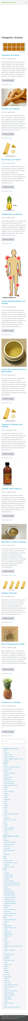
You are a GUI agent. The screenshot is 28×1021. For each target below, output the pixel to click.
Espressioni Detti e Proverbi (11, 885)
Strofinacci (7, 864)
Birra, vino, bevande (9, 781)
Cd (5, 952)
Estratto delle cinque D (11, 489)
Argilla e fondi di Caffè (10, 927)
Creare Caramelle (9, 783)
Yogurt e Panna (8, 830)
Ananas (10, 84)
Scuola (5, 868)
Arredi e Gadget (8, 860)
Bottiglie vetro (7, 936)
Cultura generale (8, 877)
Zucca (5, 832)
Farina (6, 787)
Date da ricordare (8, 881)
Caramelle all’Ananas (10, 55)
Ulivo (5, 1005)
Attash (5, 929)
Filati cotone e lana (9, 960)
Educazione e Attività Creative (12, 883)
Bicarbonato (7, 846)
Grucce (6, 962)
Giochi (6, 887)
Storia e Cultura (8, 915)
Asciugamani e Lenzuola (10, 862)
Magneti (6, 966)
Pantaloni (6, 761)
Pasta (5, 809)
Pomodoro (7, 817)
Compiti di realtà (8, 874)
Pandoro (6, 805)
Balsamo (6, 840)
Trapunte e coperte (9, 866)
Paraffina (6, 972)
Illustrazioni (7, 889)
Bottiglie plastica (8, 934)
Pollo (5, 815)
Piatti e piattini (8, 976)
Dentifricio (6, 958)
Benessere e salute (9, 844)
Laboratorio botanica (9, 893)
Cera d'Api (7, 848)
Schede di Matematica (10, 913)
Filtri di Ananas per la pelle (12, 644)
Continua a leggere (8, 81)
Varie (4, 917)
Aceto (5, 765)
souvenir (6, 988)
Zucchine (6, 834)
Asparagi (6, 775)
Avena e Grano (8, 777)
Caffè (5, 940)
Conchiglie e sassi (9, 954)
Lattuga (6, 793)
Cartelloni (6, 872)
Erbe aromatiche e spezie (11, 785)
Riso (5, 822)
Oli (5, 852)
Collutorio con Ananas (11, 702)
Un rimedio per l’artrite (11, 160)
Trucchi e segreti (8, 1003)
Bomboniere (7, 932)
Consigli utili (7, 956)
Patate (6, 811)
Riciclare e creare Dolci (10, 819)
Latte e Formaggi (8, 791)
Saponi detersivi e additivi (11, 984)
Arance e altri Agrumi (9, 773)
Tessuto (6, 1001)
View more (21, 1018)
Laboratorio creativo (9, 895)
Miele (5, 801)
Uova (5, 826)
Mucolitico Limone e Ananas (13, 542)
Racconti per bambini (9, 909)
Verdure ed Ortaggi (9, 828)
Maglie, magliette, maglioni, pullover (13, 758)
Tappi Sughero (8, 999)
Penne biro (7, 974)
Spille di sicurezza (9, 993)
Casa (4, 856)
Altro (5, 750)
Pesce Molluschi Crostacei (11, 813)
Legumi (6, 795)
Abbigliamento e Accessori (10, 748)
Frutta (5, 789)
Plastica (6, 978)
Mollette (6, 970)
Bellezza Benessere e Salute (11, 836)
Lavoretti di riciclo (8, 899)
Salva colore (7, 982)
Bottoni (6, 938)
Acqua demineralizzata (10, 919)
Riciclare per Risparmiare (8, 2)
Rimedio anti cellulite (10, 109)
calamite (6, 942)
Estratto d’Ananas (9, 593)
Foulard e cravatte (9, 756)
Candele (6, 944)
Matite (5, 968)
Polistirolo (6, 980)
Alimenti (5, 763)
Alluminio (6, 921)
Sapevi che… (7, 911)
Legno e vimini (8, 964)
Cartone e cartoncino (9, 950)
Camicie (6, 752)
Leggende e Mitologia (10, 903)
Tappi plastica (7, 997)
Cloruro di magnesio (9, 850)
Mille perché (7, 905)
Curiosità (6, 879)
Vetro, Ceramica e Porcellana (12, 1007)
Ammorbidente (8, 925)
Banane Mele (7, 779)
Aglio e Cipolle (8, 769)
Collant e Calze (8, 754)
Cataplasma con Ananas (11, 214)
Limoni (14, 575)
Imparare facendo (8, 891)
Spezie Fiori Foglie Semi (10, 991)
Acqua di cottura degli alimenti (12, 767)
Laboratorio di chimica (10, 897)
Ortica (5, 803)
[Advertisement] (14, 20)
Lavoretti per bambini (9, 901)
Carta (5, 948)
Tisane (6, 824)
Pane (5, 807)
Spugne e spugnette (9, 995)
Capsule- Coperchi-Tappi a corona (13, 946)
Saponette (7, 854)
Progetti (6, 907)
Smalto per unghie (9, 986)
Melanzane (7, 799)
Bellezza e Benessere (10, 842)
